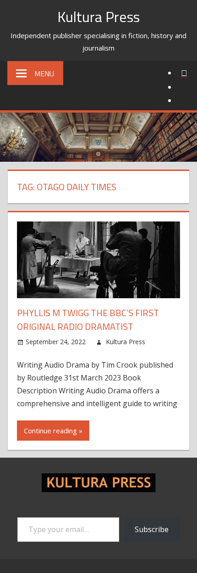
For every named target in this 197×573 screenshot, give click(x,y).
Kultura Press (98, 17)
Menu (44, 73)
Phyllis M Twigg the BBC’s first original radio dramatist (88, 320)
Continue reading (50, 430)
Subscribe (152, 529)
